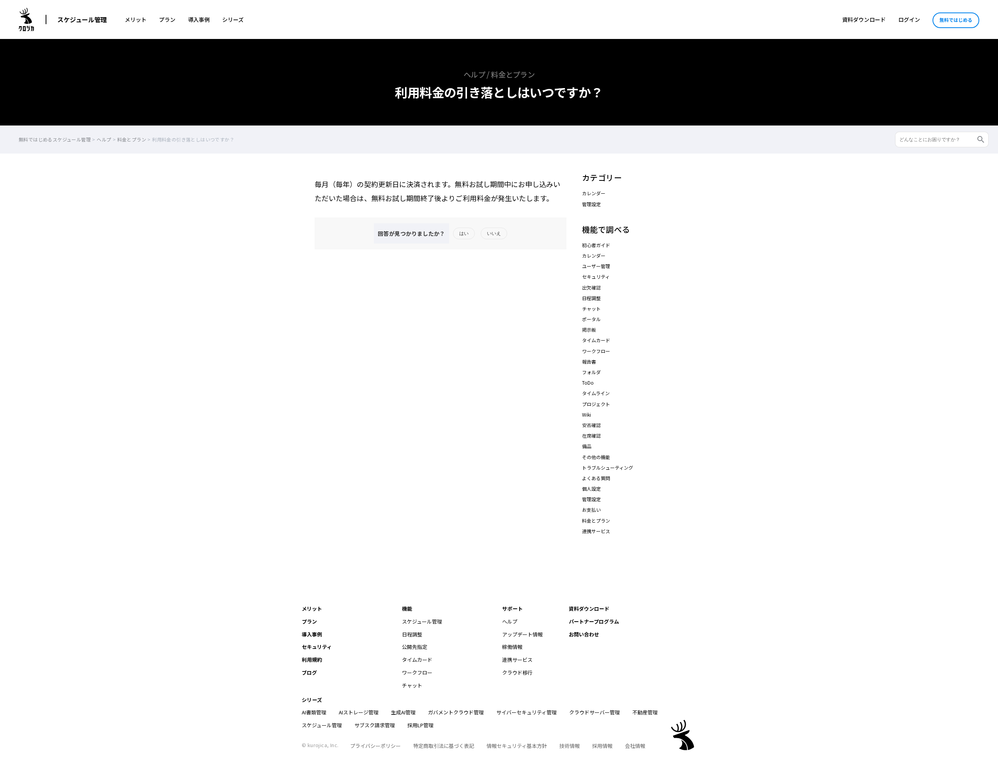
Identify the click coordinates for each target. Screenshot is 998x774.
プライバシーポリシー (375, 745)
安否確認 (591, 425)
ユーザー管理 (596, 266)
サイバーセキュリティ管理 (526, 712)
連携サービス (596, 531)
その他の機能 (596, 457)
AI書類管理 (314, 712)
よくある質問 (596, 478)
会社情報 (635, 745)
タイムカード (596, 340)
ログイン (909, 19)
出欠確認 (591, 287)
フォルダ (591, 372)
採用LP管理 (420, 725)
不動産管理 (645, 712)
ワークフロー (596, 351)
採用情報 (602, 745)
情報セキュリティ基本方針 (517, 745)
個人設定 (591, 488)
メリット (136, 19)
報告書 (589, 361)
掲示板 (589, 329)
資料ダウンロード (864, 19)
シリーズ (233, 19)
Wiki (586, 414)
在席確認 (591, 435)
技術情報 (569, 745)
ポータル (591, 319)
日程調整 (591, 298)
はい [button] (464, 233)
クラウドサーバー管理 (594, 712)
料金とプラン (596, 520)
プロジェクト (596, 404)
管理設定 (591, 204)
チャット (591, 308)
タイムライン (596, 393)
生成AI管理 (403, 712)
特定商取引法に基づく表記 (443, 745)
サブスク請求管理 (374, 725)
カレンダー (593, 193)
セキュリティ (596, 276)
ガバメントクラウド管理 (456, 712)
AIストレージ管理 (359, 712)
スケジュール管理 (82, 19)
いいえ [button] (494, 233)
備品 (586, 446)
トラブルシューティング (607, 467)
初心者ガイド (596, 245)
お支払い (591, 509)
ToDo (588, 382)
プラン (167, 19)
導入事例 (199, 19)
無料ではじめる (956, 19)
